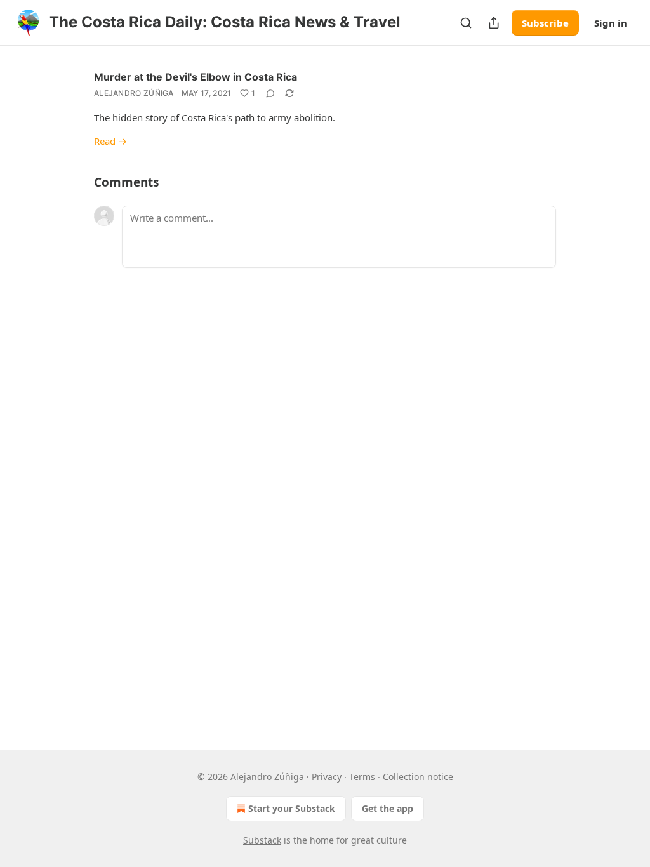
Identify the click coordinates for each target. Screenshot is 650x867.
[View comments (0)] (270, 93)
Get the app (387, 808)
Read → (110, 141)
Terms (362, 777)
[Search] (466, 23)
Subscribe (545, 23)
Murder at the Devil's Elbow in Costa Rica (195, 76)
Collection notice (418, 777)
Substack (262, 840)
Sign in (610, 23)
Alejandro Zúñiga (134, 93)
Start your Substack (291, 808)
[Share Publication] (494, 23)
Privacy (327, 777)
